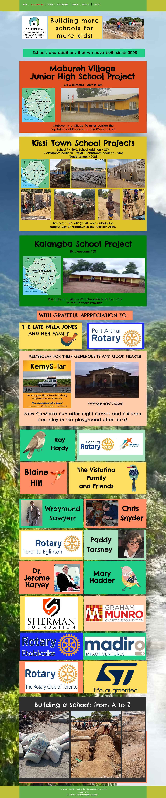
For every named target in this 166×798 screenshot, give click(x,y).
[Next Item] (140, 744)
